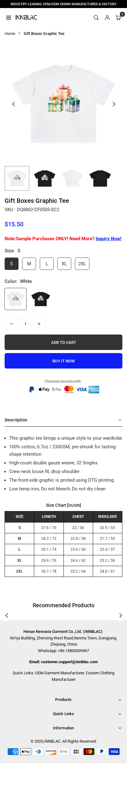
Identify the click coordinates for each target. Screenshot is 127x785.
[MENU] (8, 17)
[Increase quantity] (39, 324)
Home (10, 33)
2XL (82, 264)
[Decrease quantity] (11, 324)
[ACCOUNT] (107, 17)
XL (64, 264)
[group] (63, 104)
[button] (113, 104)
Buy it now (63, 361)
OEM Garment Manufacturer (59, 673)
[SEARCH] (96, 17)
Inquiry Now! (108, 238)
